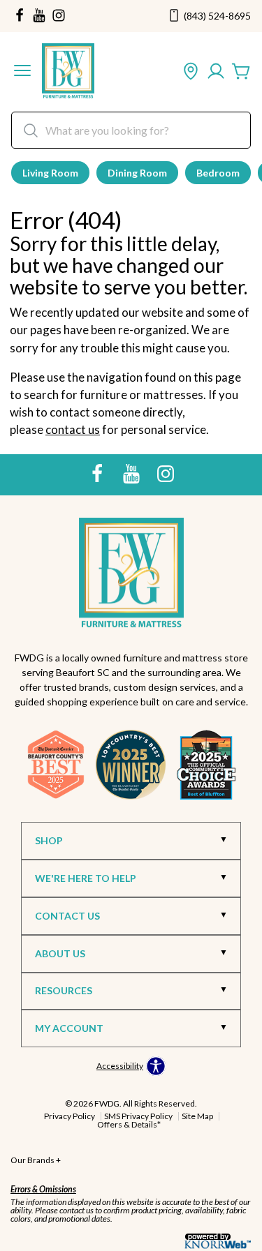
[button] (22, 71)
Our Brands (35, 1160)
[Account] (216, 71)
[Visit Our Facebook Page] (98, 473)
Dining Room (137, 173)
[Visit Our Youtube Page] (132, 473)
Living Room (50, 173)
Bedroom (218, 173)
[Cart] (241, 71)
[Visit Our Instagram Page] (165, 473)
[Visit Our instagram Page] (58, 16)
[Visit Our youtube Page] (39, 16)
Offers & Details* (129, 1124)
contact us (72, 429)
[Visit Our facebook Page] (19, 16)
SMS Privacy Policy (138, 1116)
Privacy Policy (69, 1116)
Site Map (197, 1116)
